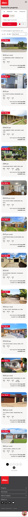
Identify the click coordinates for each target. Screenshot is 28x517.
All (4, 11)
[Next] (25, 45)
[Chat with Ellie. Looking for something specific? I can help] (24, 513)
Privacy (15, 508)
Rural (15, 11)
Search (9, 24)
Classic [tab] (6, 15)
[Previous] (2, 45)
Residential (9, 11)
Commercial (22, 11)
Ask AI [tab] (12, 15)
